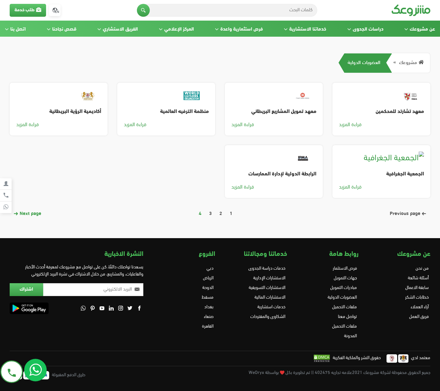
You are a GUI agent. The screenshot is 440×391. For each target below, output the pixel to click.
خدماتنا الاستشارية (307, 29)
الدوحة (208, 287)
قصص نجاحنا (64, 29)
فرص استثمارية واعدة (241, 29)
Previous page (406, 213)
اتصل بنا (18, 29)
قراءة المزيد (350, 124)
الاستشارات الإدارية (269, 278)
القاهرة (208, 326)
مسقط (208, 297)
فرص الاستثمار (345, 268)
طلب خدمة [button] (24, 10)
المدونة (350, 336)
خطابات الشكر (417, 297)
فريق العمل (419, 316)
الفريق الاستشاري (120, 29)
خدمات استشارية (271, 307)
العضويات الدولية (364, 63)
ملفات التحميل (344, 307)
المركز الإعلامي (179, 29)
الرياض (208, 278)
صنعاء (209, 316)
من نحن (422, 268)
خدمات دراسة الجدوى (266, 268)
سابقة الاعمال (417, 287)
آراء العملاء (420, 307)
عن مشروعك (422, 29)
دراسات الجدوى (368, 29)
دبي (210, 268)
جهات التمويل (345, 278)
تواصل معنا (347, 316)
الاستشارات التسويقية (267, 287)
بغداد (209, 307)
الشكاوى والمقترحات (267, 316)
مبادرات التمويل (343, 287)
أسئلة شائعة (418, 278)
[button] (143, 10)
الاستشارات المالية (269, 297)
